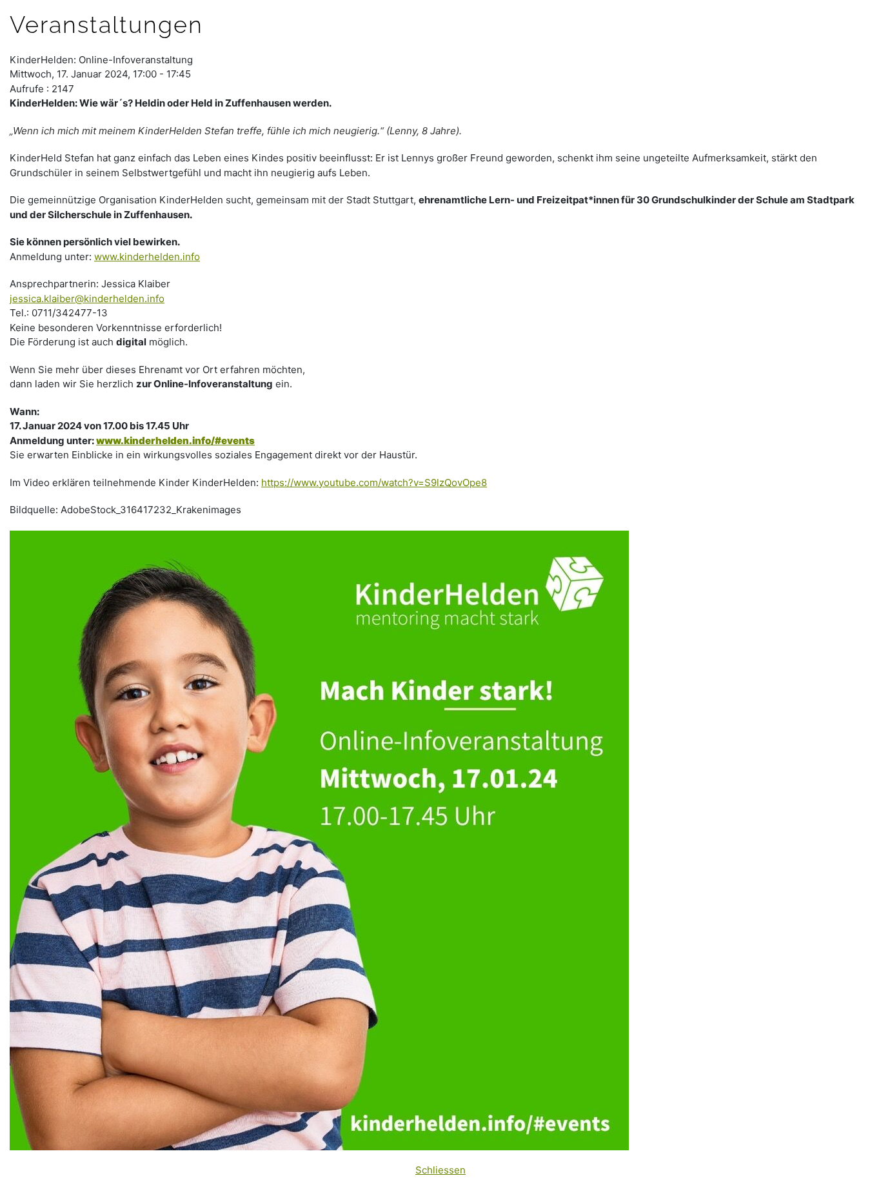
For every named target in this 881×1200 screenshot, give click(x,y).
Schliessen (440, 1170)
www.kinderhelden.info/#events (175, 440)
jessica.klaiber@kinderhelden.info (87, 298)
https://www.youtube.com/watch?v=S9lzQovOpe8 (374, 482)
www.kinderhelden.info (147, 256)
